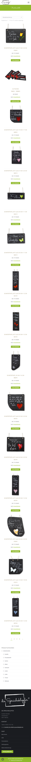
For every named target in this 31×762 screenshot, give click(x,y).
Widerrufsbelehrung (6, 747)
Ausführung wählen (15, 101)
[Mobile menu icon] (28, 2)
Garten (6, 661)
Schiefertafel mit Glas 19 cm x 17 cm (15, 130)
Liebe (6, 674)
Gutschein (15, 89)
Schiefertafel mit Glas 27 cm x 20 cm (15, 48)
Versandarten (5, 741)
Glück (6, 664)
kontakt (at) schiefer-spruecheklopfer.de (14, 727)
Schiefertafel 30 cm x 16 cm (15, 375)
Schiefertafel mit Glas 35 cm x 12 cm (15, 334)
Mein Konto (4, 734)
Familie (6, 654)
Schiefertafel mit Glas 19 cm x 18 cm (15, 580)
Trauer (6, 677)
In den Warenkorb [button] (15, 60)
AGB (3, 737)
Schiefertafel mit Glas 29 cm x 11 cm (15, 211)
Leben (6, 671)
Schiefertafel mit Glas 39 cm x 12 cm (15, 293)
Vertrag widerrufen (7, 751)
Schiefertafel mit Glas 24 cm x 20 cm (15, 457)
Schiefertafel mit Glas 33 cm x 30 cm (15, 539)
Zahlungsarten (5, 744)
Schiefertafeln (6, 651)
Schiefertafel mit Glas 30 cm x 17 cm (15, 252)
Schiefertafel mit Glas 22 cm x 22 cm (15, 416)
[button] (2, 759)
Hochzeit (7, 667)
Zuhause (7, 681)
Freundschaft (8, 657)
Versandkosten (16, 56)
